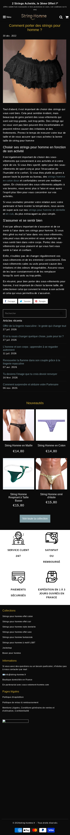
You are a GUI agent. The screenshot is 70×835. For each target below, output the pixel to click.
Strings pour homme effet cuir (16, 621)
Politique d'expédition (13, 697)
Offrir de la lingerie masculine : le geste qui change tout (34, 326)
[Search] (61, 17)
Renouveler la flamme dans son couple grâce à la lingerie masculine (31, 362)
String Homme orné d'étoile (51, 496)
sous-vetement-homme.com (35, 685)
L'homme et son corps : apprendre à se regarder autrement (30, 348)
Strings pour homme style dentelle (19, 627)
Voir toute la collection (35, 518)
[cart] (67, 17)
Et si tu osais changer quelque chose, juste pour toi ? (33, 336)
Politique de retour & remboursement (20, 702)
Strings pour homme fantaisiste (17, 637)
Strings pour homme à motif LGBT (18, 643)
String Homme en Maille (19, 445)
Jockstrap (7, 648)
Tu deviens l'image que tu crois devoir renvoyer (30, 374)
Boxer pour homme (11, 653)
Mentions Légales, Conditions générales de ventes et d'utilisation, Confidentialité (28, 709)
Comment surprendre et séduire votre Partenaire (30, 384)
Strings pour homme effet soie (17, 632)
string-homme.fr (27, 823)
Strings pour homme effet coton (17, 616)
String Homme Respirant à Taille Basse (18, 497)
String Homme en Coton (51, 445)
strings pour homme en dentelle (47, 210)
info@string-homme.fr (15, 674)
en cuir (10, 213)
